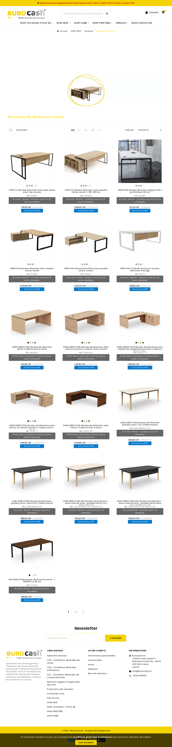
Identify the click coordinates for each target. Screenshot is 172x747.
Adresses (93, 669)
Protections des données (60, 689)
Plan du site (53, 698)
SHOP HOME (52, 715)
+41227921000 (139, 675)
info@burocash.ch (142, 671)
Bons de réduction (97, 673)
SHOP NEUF (52, 702)
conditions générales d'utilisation (92, 737)
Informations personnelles (102, 655)
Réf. (29, 195)
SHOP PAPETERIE (55, 711)
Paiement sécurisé (57, 655)
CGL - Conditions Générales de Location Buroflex (63, 676)
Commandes (95, 660)
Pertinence (150, 130)
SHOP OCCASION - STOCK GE (61, 707)
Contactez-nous (55, 693)
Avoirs (91, 664)
